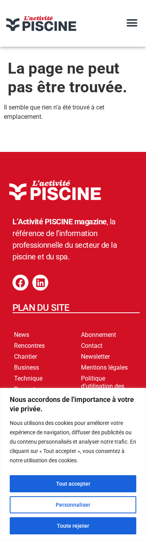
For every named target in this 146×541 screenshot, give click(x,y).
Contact (91, 345)
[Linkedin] (40, 283)
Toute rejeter (73, 526)
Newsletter (95, 356)
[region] (73, 464)
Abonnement (98, 334)
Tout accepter (73, 484)
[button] (132, 23)
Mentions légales (104, 367)
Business (26, 367)
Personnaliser (73, 505)
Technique (28, 378)
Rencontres (29, 345)
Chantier (25, 356)
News (21, 334)
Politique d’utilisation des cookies (102, 386)
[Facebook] (20, 283)
